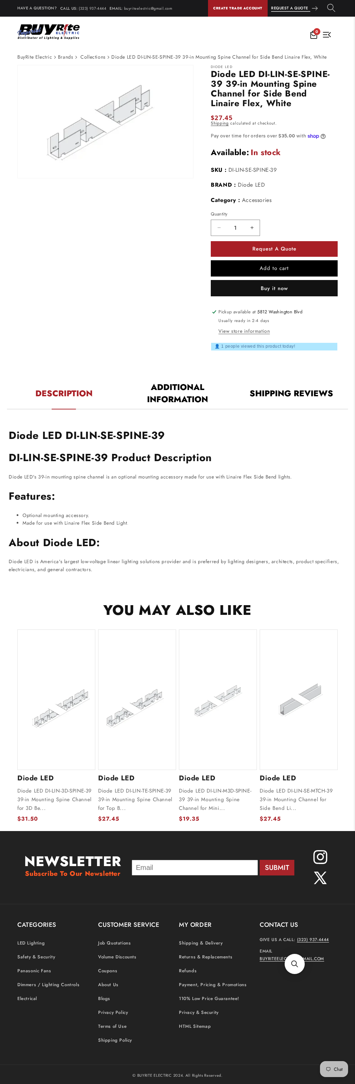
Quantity (219, 214)
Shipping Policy (115, 1040)
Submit (277, 868)
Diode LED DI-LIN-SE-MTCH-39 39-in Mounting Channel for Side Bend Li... (296, 799)
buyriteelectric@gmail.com (148, 8)
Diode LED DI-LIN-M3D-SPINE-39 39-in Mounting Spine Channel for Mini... (215, 799)
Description (64, 393)
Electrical (27, 998)
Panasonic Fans (34, 970)
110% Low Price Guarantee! (209, 998)
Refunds (188, 970)
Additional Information (177, 393)
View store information (244, 331)
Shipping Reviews (291, 393)
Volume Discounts (117, 957)
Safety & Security (36, 957)
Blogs (104, 998)
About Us (108, 984)
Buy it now (274, 288)
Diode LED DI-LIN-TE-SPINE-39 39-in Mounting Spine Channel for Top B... (135, 799)
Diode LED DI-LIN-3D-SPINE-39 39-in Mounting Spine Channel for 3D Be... (54, 799)
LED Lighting (31, 943)
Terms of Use (112, 1026)
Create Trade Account (237, 8)
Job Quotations (114, 943)
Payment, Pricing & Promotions (212, 984)
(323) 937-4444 (92, 8)
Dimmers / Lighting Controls (48, 984)
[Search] (331, 8)
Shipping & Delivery (201, 943)
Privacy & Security (199, 1012)
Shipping (220, 123)
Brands (65, 56)
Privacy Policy (113, 1012)
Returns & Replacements (205, 957)
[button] (295, 964)
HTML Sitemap (195, 1026)
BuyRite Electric (34, 56)
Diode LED (251, 185)
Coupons (107, 970)
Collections (93, 56)
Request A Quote (289, 8)
